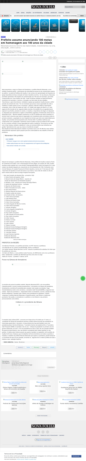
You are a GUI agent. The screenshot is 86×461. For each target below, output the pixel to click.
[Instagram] (13, 367)
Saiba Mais (51, 367)
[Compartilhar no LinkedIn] (55, 52)
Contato (61, 12)
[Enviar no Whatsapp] (47, 52)
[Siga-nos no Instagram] (43, 431)
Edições (28, 12)
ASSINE (67, 12)
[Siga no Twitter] (9, 1)
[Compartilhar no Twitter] (44, 52)
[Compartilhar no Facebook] (40, 52)
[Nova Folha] (43, 6)
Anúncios (54, 12)
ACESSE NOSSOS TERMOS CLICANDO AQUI (26, 459)
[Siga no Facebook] (2, 1)
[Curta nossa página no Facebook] (38, 431)
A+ (54, 57)
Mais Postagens (42, 415)
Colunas (46, 12)
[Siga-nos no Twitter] (47, 431)
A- (50, 57)
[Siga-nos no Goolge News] (43, 439)
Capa (17, 12)
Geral (23, 12)
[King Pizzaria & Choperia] (71, 99)
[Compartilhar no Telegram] (51, 52)
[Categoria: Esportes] (73, 22)
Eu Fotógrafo (37, 12)
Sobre (29, 435)
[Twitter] (19, 367)
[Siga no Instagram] (5, 1)
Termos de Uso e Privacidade (49, 435)
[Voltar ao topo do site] (84, 276)
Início (24, 435)
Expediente (35, 435)
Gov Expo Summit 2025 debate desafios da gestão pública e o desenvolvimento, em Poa (34, 15)
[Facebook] (16, 367)
